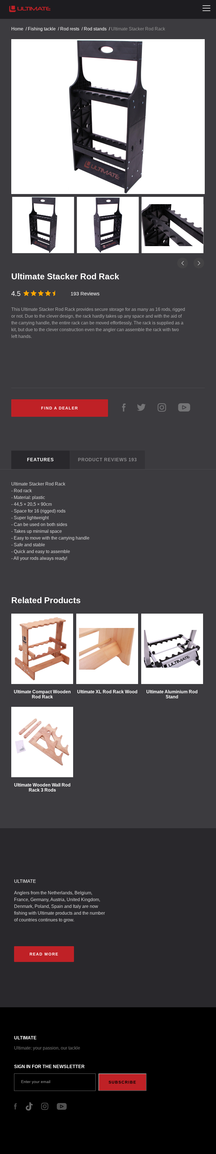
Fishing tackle (42, 28)
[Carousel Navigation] (108, 111)
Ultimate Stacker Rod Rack (138, 28)
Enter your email (35, 1081)
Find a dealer (59, 408)
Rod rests (69, 28)
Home (17, 28)
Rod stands (95, 28)
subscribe (122, 1082)
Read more (44, 954)
